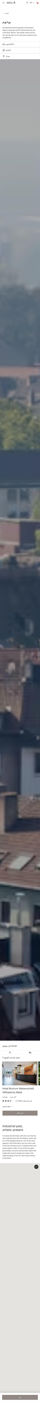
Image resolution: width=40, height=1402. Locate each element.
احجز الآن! (20, 1113)
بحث (20, 1397)
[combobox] (32, 2)
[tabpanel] (20, 1088)
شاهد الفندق (6, 1106)
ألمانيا (7, 13)
